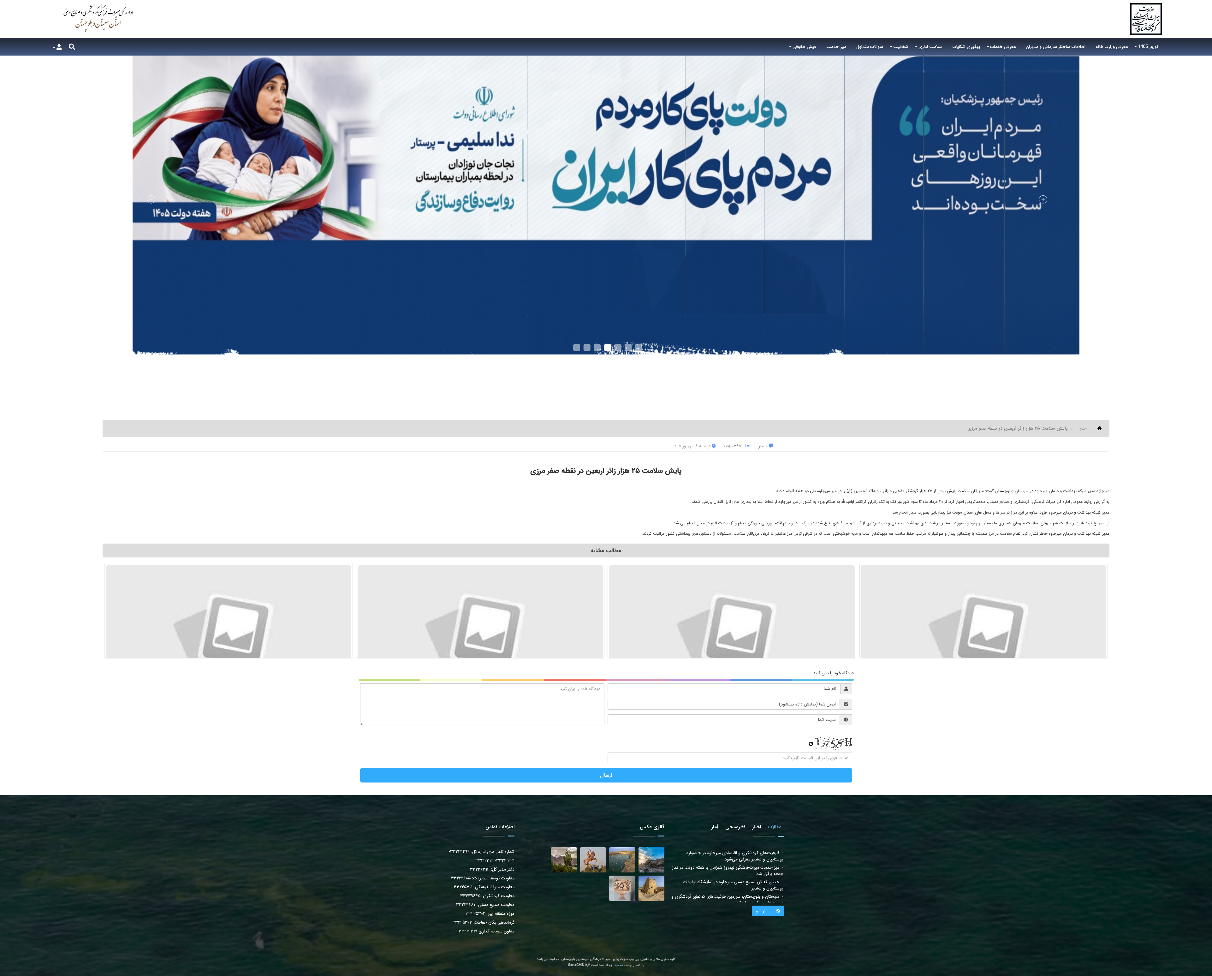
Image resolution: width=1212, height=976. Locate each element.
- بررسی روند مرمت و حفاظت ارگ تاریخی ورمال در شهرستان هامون (728, 885)
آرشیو (760, 911)
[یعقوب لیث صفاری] (593, 859)
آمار (714, 827)
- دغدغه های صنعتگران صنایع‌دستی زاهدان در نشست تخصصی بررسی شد (726, 899)
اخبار (1084, 428)
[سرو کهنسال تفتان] (564, 859)
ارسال (606, 775)
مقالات (774, 827)
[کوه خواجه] (652, 859)
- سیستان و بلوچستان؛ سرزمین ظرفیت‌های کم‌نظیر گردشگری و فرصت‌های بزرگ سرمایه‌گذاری (727, 856)
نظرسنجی (735, 827)
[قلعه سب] (652, 888)
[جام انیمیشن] (622, 888)
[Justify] (72, 46)
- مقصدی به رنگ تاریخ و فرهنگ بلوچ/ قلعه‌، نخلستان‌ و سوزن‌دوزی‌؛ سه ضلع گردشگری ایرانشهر (733, 870)
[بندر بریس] (622, 859)
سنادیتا (618, 965)
